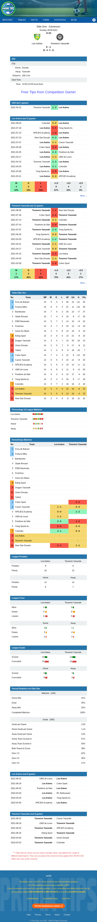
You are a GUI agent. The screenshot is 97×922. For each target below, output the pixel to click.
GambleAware (33, 899)
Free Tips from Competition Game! (48, 92)
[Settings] (94, 20)
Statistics (60, 20)
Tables (22, 20)
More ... (83, 196)
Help (29, 915)
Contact (67, 915)
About (57, 915)
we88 (48, 876)
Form (46, 20)
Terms (48, 915)
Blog (74, 20)
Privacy (38, 915)
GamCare (66, 899)
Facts (34, 20)
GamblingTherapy (50, 899)
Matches (8, 20)
